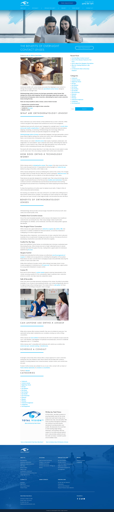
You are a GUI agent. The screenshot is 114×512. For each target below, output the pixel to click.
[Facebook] (77, 498)
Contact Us (89, 8)
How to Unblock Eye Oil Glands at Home (57, 442)
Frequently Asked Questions (27, 464)
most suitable (34, 337)
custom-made (40, 272)
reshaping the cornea (39, 165)
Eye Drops (24, 390)
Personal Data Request (63, 486)
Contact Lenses (26, 383)
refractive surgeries (48, 229)
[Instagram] (79, 498)
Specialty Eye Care (49, 8)
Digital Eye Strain (26, 385)
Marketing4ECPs (54, 510)
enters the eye (62, 167)
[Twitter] (82, 498)
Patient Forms (23, 487)
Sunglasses (25, 404)
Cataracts (24, 381)
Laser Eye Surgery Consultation (65, 464)
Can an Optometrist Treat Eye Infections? (31, 442)
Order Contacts (43, 479)
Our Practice (23, 460)
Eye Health (25, 393)
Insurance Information (25, 462)
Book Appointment (67, 3)
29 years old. (45, 265)
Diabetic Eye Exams (44, 464)
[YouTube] (84, 498)
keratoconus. (44, 346)
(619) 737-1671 (88, 4)
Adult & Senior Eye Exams (45, 460)
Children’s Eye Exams (44, 462)
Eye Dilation (25, 388)
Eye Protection (25, 395)
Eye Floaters (25, 392)
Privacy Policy (23, 467)
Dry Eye (24, 386)
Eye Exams (35, 8)
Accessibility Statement (26, 471)
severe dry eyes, (24, 346)
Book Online (75, 8)
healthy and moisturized (55, 180)
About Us (22, 8)
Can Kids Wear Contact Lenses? (80, 58)
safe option (57, 285)
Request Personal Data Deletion (66, 487)
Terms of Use (23, 469)
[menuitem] (23, 8)
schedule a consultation (43, 367)
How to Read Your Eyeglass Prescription (82, 63)
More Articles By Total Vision (32, 423)
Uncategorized (26, 406)
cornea (50, 165)
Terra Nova (23, 484)
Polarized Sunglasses (27, 402)
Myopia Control (62, 462)
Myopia (28, 370)
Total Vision (38, 55)
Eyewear (24, 397)
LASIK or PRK (59, 229)
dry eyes (30, 249)
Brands (63, 8)
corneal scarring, (34, 346)
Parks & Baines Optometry (27, 367)
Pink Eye (24, 401)
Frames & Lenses (81, 460)
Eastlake (22, 482)
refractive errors (39, 141)
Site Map (22, 465)
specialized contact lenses (50, 89)
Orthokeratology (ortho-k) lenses (29, 134)
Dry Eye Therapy (62, 460)
